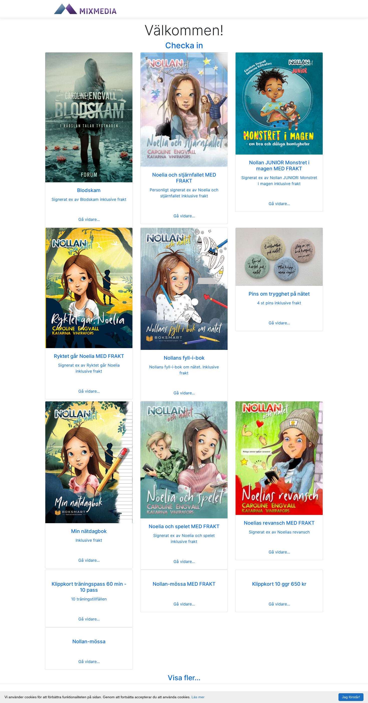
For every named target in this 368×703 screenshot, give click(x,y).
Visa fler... (184, 677)
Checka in (184, 45)
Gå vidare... (89, 219)
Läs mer (198, 697)
